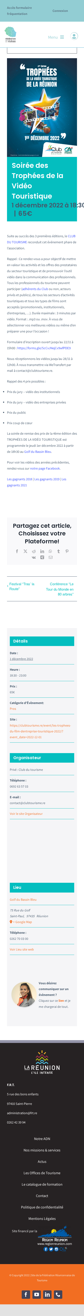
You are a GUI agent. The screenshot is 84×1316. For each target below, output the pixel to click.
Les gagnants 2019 (47, 479)
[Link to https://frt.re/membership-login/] (74, 36)
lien (61, 1000)
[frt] (10, 28)
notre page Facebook (45, 468)
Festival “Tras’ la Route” (21, 586)
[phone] (58, 1294)
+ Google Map (22, 922)
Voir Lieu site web (22, 949)
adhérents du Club (35, 289)
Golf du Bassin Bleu (37, 451)
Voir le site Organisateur (26, 814)
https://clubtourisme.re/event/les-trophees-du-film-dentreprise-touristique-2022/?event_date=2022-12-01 (40, 731)
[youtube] (36, 1294)
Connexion (60, 10)
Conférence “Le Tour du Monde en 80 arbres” (60, 588)
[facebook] (26, 1294)
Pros (13, 709)
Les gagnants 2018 (19, 479)
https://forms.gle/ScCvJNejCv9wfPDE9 (44, 348)
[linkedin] (47, 1294)
